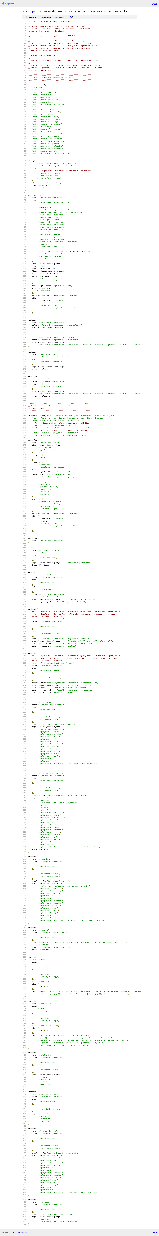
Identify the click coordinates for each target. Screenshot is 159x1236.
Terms (26, 1232)
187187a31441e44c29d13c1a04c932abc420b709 (87, 11)
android (26, 11)
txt (149, 1232)
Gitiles (14, 1232)
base (59, 11)
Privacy (20, 1232)
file (70, 17)
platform (36, 11)
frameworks (49, 11)
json (155, 1232)
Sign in (154, 4)
